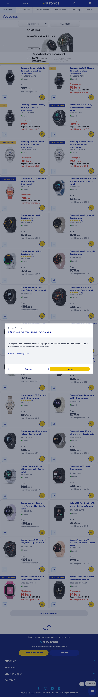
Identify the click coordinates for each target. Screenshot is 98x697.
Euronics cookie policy (18, 354)
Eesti (10, 328)
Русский (18, 328)
